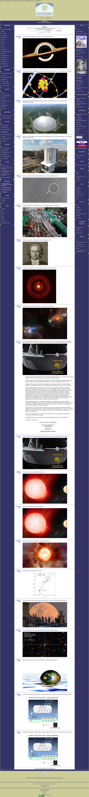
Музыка (3, 99)
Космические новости (80, 75)
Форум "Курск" (5, 154)
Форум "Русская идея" (6, 152)
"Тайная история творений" (7, 77)
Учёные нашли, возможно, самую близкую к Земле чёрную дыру (38, 36)
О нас (12, 0)
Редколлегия (78, 187)
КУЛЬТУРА (7, 89)
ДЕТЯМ (7, 195)
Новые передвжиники (6, 94)
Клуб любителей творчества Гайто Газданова (7, 171)
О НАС (81, 184)
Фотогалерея (4, 96)
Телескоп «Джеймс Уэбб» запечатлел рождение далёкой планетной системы (41, 175)
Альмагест (4, 136)
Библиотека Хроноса (80, 155)
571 (36, 768)
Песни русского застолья (81, 176)
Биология (78, 122)
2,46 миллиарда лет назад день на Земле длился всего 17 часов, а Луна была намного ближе (44, 600)
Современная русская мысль (7, 115)
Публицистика (4, 37)
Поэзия (3, 47)
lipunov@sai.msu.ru (58, 778)
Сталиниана (4, 140)
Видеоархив (4, 108)
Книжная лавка (4, 63)
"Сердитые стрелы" (5, 85)
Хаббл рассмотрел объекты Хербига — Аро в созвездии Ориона (38, 306)
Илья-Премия (4, 191)
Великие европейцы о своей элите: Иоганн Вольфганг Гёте (37, 239)
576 (45, 768)
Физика (77, 130)
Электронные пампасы (6, 198)
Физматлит (78, 85)
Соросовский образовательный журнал (81, 120)
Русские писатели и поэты (81, 213)
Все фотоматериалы (5, 222)
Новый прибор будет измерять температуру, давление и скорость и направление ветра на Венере (46, 436)
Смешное (78, 180)
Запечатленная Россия (6, 138)
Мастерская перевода (6, 177)
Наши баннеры (79, 232)
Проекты (78, 207)
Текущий (3, 208)
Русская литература (80, 134)
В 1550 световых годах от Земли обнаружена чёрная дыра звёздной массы (40, 630)
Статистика (50, 783)
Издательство (4, 61)
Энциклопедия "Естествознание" (79, 81)
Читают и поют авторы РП (81, 164)
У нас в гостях (4, 59)
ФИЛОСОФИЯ (7, 112)
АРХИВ (7, 205)
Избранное (78, 215)
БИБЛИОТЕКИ (82, 151)
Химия (77, 132)
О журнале (78, 191)
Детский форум (5, 158)
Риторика (3, 103)
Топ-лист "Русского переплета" (80, 228)
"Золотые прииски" (5, 83)
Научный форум (5, 150)
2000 (3, 216)
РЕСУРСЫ (82, 201)
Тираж (77, 198)
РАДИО (81, 161)
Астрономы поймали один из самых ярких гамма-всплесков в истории (39, 267)
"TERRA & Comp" (79, 101)
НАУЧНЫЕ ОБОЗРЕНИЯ (81, 94)
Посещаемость (79, 209)
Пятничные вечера (5, 165)
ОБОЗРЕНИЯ (7, 69)
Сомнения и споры (5, 55)
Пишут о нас (78, 195)
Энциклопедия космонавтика (79, 78)
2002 (3, 212)
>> (54, 768)
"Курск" (3, 39)
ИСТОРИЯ (7, 121)
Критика (3, 53)
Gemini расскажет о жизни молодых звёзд (32, 570)
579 (51, 768)
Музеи (77, 172)
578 (49, 768)
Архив (45, 783)
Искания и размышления (6, 51)
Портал (1, 0)
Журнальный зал (5, 65)
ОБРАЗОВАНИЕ (82, 110)
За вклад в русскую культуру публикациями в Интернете (7, 184)
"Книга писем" (4, 79)
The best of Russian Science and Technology (81, 251)
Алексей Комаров (45, 790)
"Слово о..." (4, 75)
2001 (3, 214)
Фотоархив (4, 220)
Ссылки (47, 783)
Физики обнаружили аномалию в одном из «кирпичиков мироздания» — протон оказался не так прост (47, 71)
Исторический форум (6, 156)
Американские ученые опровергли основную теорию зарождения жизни (40, 659)
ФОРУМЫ (7, 144)
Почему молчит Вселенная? (81, 33)
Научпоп (78, 157)
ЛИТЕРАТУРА (7, 25)
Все (77, 240)
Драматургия (4, 49)
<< (34, 768)
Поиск (77, 205)
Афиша (3, 31)
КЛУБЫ (7, 162)
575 (43, 768)
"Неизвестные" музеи (6, 101)
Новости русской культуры (7, 29)
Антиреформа (79, 117)
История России (5, 125)
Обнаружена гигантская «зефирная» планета (33, 472)
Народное (78, 178)
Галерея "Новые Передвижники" (44, 785)
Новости (21, 0)
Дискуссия (38, 0)
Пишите (16, 0)
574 (42, 768)
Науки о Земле (79, 124)
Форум (3, 202)
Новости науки (79, 244)
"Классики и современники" (7, 73)
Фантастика (4, 200)
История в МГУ (5, 127)
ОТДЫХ (82, 168)
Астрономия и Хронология (7, 134)
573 (40, 768)
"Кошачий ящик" (5, 81)
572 (38, 768)
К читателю (4, 33)
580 (53, 768)
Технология (78, 128)
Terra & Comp (34, 419)
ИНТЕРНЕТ (81, 223)
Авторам (78, 189)
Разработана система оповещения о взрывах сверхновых (36, 540)
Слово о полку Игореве (6, 129)
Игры (77, 174)
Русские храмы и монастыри (5, 106)
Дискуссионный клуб (6, 148)
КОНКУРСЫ (7, 181)
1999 (3, 218)
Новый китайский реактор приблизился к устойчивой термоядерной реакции (41, 205)
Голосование (27, 0)
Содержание (7, 0)
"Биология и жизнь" (80, 106)
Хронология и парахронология (5, 132)
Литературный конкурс (6, 187)
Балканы (3, 43)
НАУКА (81, 25)
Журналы (78, 211)
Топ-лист (33, 0)
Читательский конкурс (6, 189)
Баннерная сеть (79, 230)
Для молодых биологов (82, 148)
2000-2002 (82, 58)
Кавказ (3, 41)
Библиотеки (78, 217)
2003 (3, 210)
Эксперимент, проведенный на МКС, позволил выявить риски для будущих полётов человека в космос (47, 694)
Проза (3, 45)
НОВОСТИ (82, 236)
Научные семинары (80, 91)
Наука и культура (79, 56)
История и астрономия (80, 52)
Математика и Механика (81, 126)
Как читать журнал (80, 193)
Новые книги (4, 57)
